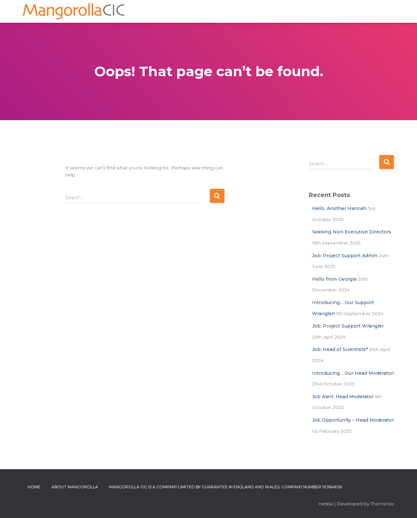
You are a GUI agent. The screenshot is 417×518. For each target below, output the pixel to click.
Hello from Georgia (334, 279)
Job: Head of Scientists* (340, 349)
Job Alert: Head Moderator (343, 396)
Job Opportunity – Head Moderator (353, 420)
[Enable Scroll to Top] (404, 505)
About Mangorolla (74, 486)
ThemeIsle (382, 504)
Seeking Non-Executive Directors (351, 232)
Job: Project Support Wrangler (348, 326)
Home (34, 486)
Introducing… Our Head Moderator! (353, 373)
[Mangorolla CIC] (73, 11)
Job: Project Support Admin (344, 256)
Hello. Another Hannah (339, 208)
